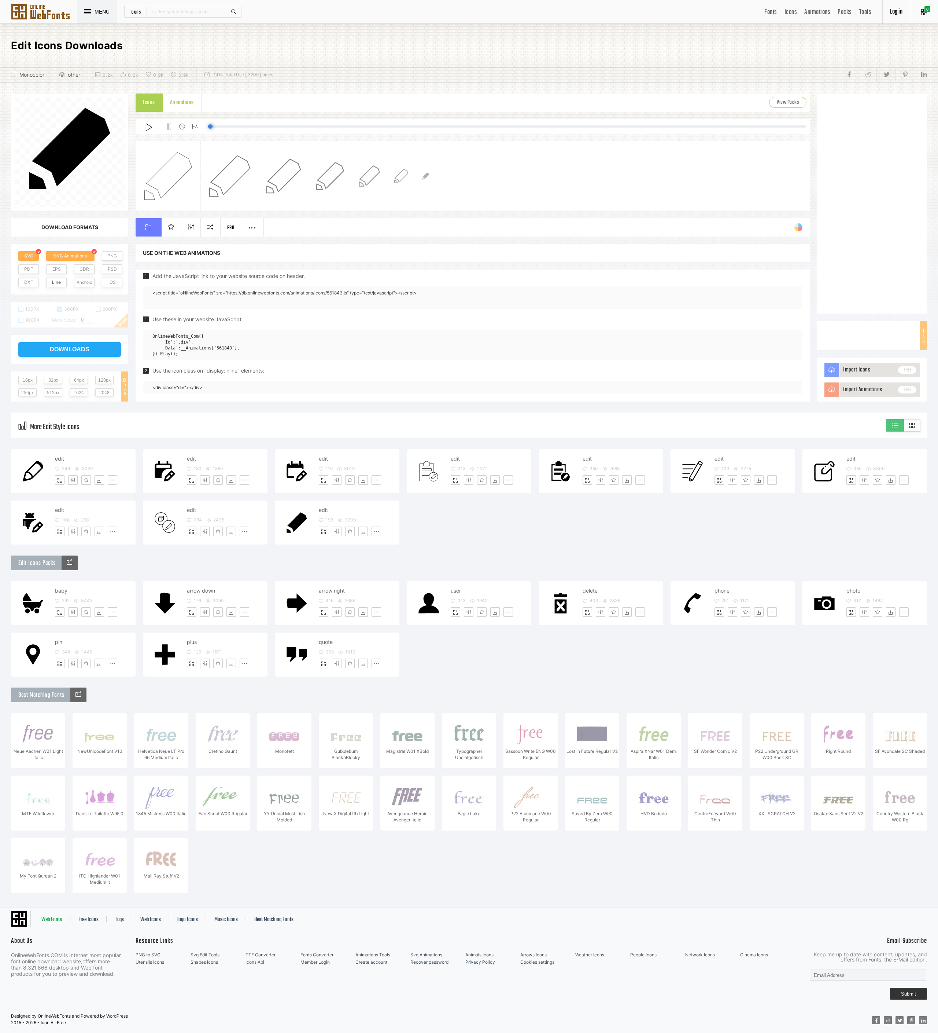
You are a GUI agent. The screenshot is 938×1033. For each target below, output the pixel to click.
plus (192, 642)
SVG (28, 256)
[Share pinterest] (904, 74)
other (74, 75)
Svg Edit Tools (205, 954)
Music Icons (226, 919)
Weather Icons (589, 954)
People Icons (643, 954)
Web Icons (150, 919)
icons (135, 11)
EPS (56, 269)
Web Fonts (51, 919)
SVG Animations (70, 256)
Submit (908, 994)
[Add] (59, 480)
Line (56, 282)
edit (59, 458)
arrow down (201, 590)
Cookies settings (537, 962)
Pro (230, 228)
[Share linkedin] (920, 74)
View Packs (788, 102)
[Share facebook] (851, 74)
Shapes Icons (204, 962)
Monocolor (31, 75)
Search (233, 11)
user (456, 590)
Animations (817, 12)
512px (53, 392)
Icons (790, 12)
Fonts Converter (316, 954)
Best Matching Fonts (273, 919)
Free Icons (88, 919)
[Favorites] (86, 480)
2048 (104, 392)
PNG (112, 256)
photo (853, 590)
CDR (84, 269)
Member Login (315, 962)
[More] (112, 480)
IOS (112, 282)
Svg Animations (426, 954)
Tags (119, 919)
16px (28, 380)
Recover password (429, 962)
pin (58, 642)
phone (722, 590)
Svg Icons (44, 12)
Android (84, 282)
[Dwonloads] (99, 480)
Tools (865, 12)
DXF (28, 282)
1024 (79, 392)
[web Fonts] (78, 695)
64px (79, 380)
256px (27, 392)
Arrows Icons (533, 954)
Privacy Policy (480, 962)
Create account (371, 962)
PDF (28, 269)
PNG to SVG (148, 954)
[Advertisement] (872, 204)
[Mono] (70, 563)
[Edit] (73, 480)
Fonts (770, 12)
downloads (69, 349)
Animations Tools (372, 954)
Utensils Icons (150, 962)
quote (326, 642)
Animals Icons (479, 954)
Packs (845, 12)
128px (104, 380)
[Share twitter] (885, 74)
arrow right (332, 590)
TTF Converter (260, 954)
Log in (896, 12)
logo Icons (187, 919)
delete (590, 590)
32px (53, 380)
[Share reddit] (867, 74)
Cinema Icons (754, 954)
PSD (112, 269)
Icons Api (254, 962)
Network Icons (700, 954)
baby (61, 590)
